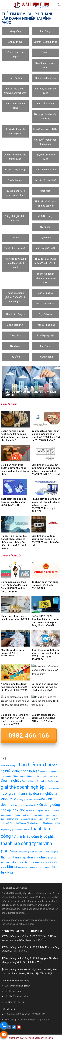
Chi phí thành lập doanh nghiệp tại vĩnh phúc (40, 776)
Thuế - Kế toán (15, 78)
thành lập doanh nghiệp (20, 852)
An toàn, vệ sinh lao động (45, 90)
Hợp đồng (15, 356)
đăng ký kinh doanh (42, 867)
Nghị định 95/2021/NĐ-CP (48, 819)
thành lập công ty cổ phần (36, 836)
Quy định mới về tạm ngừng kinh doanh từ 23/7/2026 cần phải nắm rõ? (45, 541)
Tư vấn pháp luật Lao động (15, 105)
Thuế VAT (26, 830)
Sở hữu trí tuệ (15, 41)
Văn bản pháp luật (45, 248)
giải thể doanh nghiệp (22, 787)
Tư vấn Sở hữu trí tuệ (45, 169)
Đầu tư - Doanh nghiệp (45, 41)
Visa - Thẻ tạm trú (45, 303)
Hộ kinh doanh (45, 356)
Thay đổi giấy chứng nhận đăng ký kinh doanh (15, 263)
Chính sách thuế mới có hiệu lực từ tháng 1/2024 (15, 618)
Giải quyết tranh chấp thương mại (45, 141)
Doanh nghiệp (11, 781)
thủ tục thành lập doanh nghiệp (24, 857)
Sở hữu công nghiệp (15, 169)
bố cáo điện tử (50, 772)
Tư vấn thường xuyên (15, 248)
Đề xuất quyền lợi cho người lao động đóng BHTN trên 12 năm (43, 718)
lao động (18, 810)
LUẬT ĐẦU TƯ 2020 (51, 811)
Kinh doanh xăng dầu (28, 805)
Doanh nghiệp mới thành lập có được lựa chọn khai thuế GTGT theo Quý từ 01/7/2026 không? (45, 436)
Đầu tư (12, 867)
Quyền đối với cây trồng (45, 156)
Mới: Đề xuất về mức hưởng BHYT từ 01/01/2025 (12, 653)
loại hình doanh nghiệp (34, 811)
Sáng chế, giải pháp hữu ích (15, 218)
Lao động (45, 31)
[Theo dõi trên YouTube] (19, 1027)
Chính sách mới (15, 324)
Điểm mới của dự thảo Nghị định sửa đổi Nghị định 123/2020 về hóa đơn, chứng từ (14, 587)
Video (45, 52)
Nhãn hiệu (45, 190)
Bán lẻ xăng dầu (12, 766)
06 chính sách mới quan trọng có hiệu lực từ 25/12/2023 (45, 585)
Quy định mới (45, 314)
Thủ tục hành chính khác (15, 54)
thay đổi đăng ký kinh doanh (11, 830)
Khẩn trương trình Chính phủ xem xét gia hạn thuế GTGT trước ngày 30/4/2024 (45, 655)
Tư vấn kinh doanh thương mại (15, 131)
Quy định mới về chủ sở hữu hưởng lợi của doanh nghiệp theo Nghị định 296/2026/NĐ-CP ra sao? (45, 469)
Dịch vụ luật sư (45, 293)
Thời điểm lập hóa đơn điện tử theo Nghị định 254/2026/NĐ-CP (14, 501)
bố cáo (42, 772)
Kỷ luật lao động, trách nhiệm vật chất (15, 90)
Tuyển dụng (45, 237)
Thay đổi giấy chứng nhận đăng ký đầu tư (45, 261)
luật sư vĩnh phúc (23, 815)
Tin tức (15, 237)
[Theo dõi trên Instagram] (9, 1027)
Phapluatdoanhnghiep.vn (40, 1038)
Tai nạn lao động (16, 823)
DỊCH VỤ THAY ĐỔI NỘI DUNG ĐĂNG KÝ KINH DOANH (31, 394)
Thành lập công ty (15, 314)
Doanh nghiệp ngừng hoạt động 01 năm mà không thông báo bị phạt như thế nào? (15, 436)
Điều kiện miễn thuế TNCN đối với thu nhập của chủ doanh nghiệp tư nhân (15, 469)
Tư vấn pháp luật (45, 335)
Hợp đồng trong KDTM (45, 129)
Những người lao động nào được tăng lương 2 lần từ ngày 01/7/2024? (14, 687)
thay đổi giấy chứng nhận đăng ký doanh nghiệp (41, 823)
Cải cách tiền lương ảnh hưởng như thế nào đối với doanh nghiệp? (44, 687)
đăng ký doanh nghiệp (26, 867)
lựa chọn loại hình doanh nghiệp (43, 815)
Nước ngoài (5, 823)
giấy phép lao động (52, 788)
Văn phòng (15, 31)
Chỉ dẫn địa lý (45, 216)
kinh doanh (15, 805)
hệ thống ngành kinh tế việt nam (29, 800)
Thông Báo (15, 335)
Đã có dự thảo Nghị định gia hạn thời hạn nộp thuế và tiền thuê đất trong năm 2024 (14, 719)
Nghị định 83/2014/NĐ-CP (27, 819)
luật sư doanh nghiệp (9, 815)
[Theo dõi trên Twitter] (14, 1027)
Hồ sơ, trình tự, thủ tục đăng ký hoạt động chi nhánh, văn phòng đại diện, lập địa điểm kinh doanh (14, 542)
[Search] (58, 5)
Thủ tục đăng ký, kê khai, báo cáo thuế (15, 193)
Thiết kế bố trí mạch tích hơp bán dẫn (45, 203)
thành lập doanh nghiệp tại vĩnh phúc (44, 852)
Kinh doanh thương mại (45, 65)
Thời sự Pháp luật (45, 324)
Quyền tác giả (15, 180)
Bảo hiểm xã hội (45, 103)
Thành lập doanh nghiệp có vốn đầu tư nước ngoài (15, 297)
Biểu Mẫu (15, 346)
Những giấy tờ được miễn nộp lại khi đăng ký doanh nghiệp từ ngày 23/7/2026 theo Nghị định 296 (45, 505)
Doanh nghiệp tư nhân (30, 781)
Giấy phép (45, 227)
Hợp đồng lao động (45, 78)
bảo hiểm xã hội (35, 764)
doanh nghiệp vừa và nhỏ (49, 781)
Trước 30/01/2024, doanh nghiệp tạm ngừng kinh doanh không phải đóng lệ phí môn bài (45, 621)
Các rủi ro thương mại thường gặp (15, 156)
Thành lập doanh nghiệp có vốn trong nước (45, 278)
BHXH (3, 766)
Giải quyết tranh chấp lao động (45, 116)
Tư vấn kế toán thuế (45, 180)
